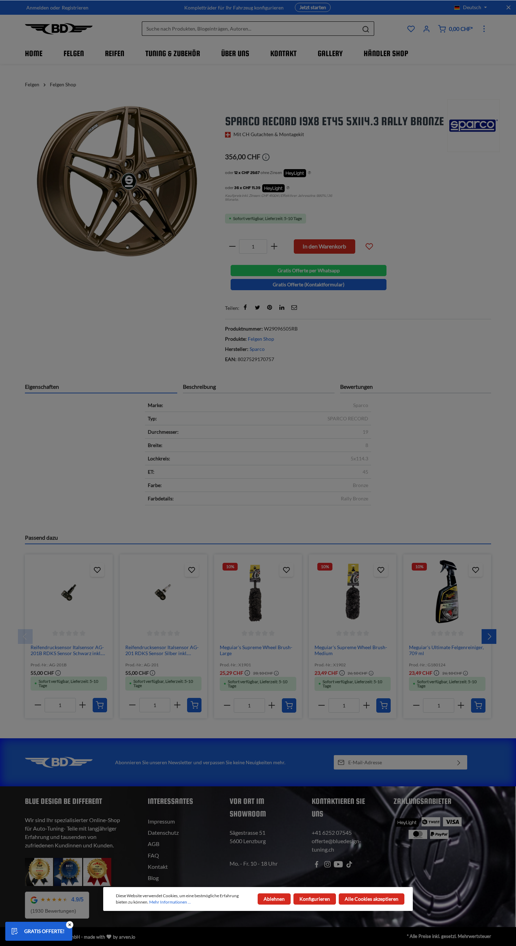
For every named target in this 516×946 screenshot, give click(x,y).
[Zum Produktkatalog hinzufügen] (97, 570)
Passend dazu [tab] (41, 537)
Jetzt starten (312, 7)
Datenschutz (163, 832)
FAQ (153, 855)
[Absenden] (459, 762)
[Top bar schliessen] (508, 7)
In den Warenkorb (324, 246)
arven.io (127, 937)
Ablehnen (274, 899)
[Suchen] (366, 29)
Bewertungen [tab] (356, 386)
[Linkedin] (281, 307)
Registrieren (75, 8)
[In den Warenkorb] (100, 705)
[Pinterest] (269, 307)
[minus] (232, 246)
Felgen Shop (261, 339)
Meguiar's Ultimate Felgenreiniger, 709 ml (446, 650)
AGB (153, 843)
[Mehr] (484, 29)
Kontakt (158, 866)
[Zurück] (25, 636)
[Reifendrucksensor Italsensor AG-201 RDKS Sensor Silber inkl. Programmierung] (163, 591)
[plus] (274, 246)
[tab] (101, 386)
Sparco (257, 349)
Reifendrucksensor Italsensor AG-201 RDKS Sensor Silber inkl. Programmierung (162, 650)
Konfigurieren (314, 899)
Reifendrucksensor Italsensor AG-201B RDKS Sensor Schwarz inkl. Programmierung (67, 650)
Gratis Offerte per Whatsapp (309, 270)
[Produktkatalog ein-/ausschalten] (369, 246)
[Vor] (489, 636)
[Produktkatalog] (411, 29)
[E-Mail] (294, 307)
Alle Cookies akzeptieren (371, 899)
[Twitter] (257, 307)
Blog (153, 877)
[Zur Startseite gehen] (59, 28)
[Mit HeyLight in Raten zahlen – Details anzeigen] (309, 172)
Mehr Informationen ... (170, 902)
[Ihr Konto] (426, 29)
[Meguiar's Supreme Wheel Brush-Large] (258, 591)
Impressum (161, 821)
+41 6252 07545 (332, 832)
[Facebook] (245, 307)
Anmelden (37, 8)
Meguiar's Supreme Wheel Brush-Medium (351, 650)
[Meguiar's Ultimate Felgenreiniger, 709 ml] (447, 591)
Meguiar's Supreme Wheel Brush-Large (256, 650)
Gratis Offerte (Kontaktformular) (308, 284)
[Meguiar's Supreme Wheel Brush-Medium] (353, 591)
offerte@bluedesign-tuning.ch (336, 845)
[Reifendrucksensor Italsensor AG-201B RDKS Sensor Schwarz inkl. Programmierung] (69, 591)
